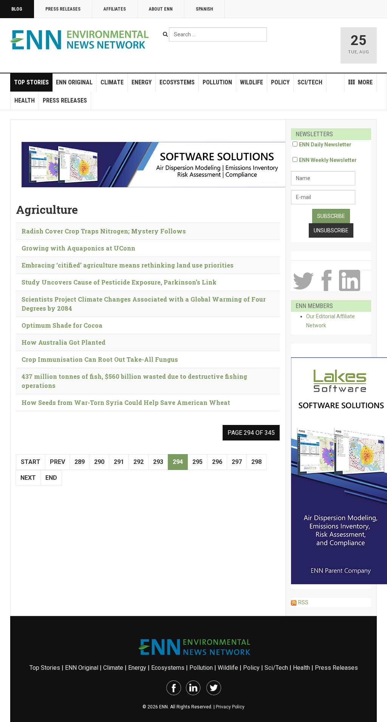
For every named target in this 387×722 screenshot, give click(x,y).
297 (237, 461)
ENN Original (74, 82)
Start (30, 461)
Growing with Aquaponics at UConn (78, 248)
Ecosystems (177, 82)
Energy (142, 82)
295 (197, 461)
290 (99, 461)
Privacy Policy (230, 707)
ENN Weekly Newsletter (328, 160)
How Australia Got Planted (63, 342)
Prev (57, 461)
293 (158, 461)
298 (256, 461)
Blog (16, 9)
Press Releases (62, 9)
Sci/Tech (309, 82)
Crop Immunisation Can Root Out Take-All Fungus (100, 359)
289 (79, 461)
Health (24, 100)
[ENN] (81, 40)
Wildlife (251, 82)
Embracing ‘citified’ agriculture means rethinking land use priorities (128, 265)
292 (138, 461)
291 (119, 461)
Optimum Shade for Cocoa (62, 325)
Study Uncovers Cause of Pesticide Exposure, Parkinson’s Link (119, 282)
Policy (280, 82)
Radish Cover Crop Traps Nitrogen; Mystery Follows (104, 231)
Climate (112, 82)
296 (217, 461)
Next (28, 477)
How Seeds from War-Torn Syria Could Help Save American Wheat (126, 402)
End (51, 477)
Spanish (204, 9)
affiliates (115, 9)
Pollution (217, 82)
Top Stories (31, 82)
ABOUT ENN (161, 9)
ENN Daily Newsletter (325, 145)
